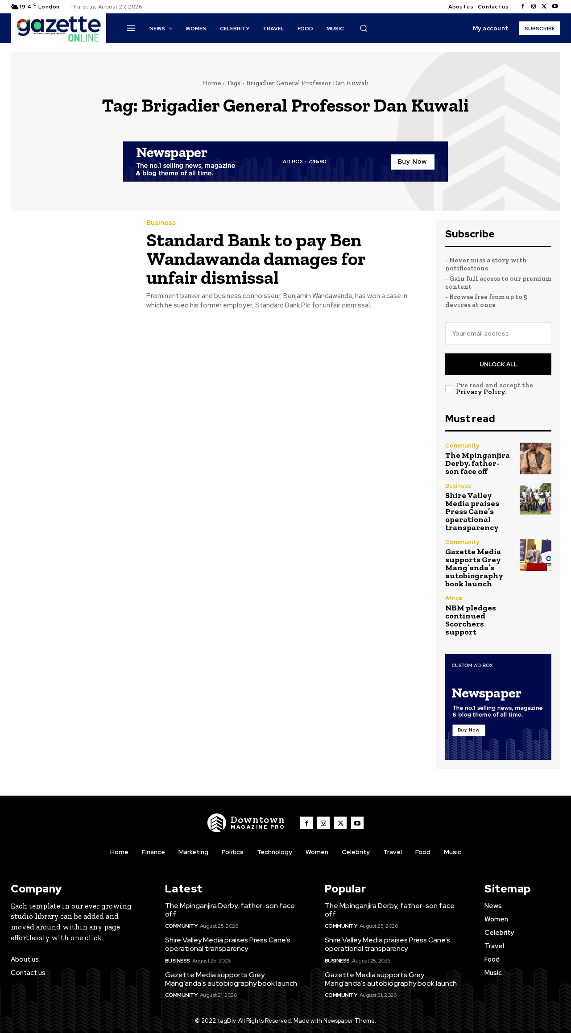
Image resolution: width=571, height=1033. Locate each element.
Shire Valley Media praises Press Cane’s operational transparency (472, 511)
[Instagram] (533, 6)
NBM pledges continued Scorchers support (470, 620)
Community (462, 445)
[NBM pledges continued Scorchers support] (535, 611)
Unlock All (498, 364)
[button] (364, 28)
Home (211, 83)
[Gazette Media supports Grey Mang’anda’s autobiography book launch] (535, 555)
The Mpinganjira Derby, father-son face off (477, 463)
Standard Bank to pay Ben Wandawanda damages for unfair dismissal (256, 258)
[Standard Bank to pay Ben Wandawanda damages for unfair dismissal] (72, 259)
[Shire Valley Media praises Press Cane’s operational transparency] (535, 498)
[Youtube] (555, 6)
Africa (453, 598)
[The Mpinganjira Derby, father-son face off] (535, 458)
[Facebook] (522, 6)
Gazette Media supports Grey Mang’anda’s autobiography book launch (474, 568)
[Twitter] (544, 6)
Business (161, 223)
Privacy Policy (480, 392)
